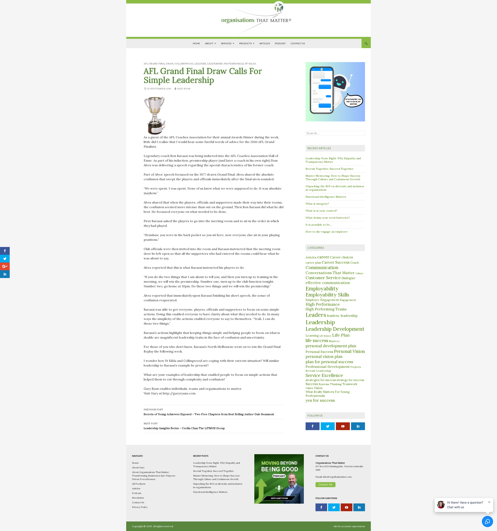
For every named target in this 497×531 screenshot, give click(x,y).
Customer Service (323, 277)
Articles (264, 43)
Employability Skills (327, 295)
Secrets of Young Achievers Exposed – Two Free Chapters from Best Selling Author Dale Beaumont (209, 412)
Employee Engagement (322, 300)
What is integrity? (317, 203)
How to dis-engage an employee (327, 231)
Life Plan (341, 335)
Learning (312, 335)
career (323, 257)
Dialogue (348, 278)
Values (309, 388)
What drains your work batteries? (328, 217)
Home (196, 43)
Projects (355, 367)
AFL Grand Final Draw (158, 63)
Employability (322, 288)
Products (245, 43)
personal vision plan (324, 356)
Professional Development (328, 366)
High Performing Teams (326, 309)
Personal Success (319, 352)
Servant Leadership (318, 370)
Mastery (334, 341)
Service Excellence (324, 375)
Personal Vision (349, 351)
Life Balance (325, 335)
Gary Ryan (183, 88)
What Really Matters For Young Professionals (328, 394)
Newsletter (138, 497)
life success (317, 340)
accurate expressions (353, 526)
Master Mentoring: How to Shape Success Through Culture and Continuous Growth (333, 177)
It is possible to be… (319, 224)
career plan (313, 262)
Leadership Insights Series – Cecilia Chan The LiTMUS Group (184, 426)
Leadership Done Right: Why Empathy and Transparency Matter (333, 160)
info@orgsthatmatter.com (337, 476)
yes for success (320, 400)
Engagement (348, 300)
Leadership (214, 63)
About (209, 43)
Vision (318, 388)
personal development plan (331, 345)
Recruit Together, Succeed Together (330, 169)
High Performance (323, 304)
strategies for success (321, 380)
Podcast (280, 43)
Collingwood (183, 63)
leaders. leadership (342, 316)
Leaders (200, 63)
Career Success (336, 262)
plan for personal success (329, 361)
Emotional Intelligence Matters (326, 196)
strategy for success (350, 380)
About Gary (138, 467)
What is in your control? (321, 210)
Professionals (234, 63)
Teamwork (349, 384)
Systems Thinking (330, 384)
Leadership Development (335, 329)
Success (312, 384)
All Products (138, 483)
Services (226, 43)
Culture (359, 273)
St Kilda (250, 63)
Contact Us (298, 43)
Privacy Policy (140, 507)
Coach (354, 262)
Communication (322, 267)
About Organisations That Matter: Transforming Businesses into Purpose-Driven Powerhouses (154, 476)
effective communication (328, 282)
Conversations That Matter (330, 272)
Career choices (341, 257)
